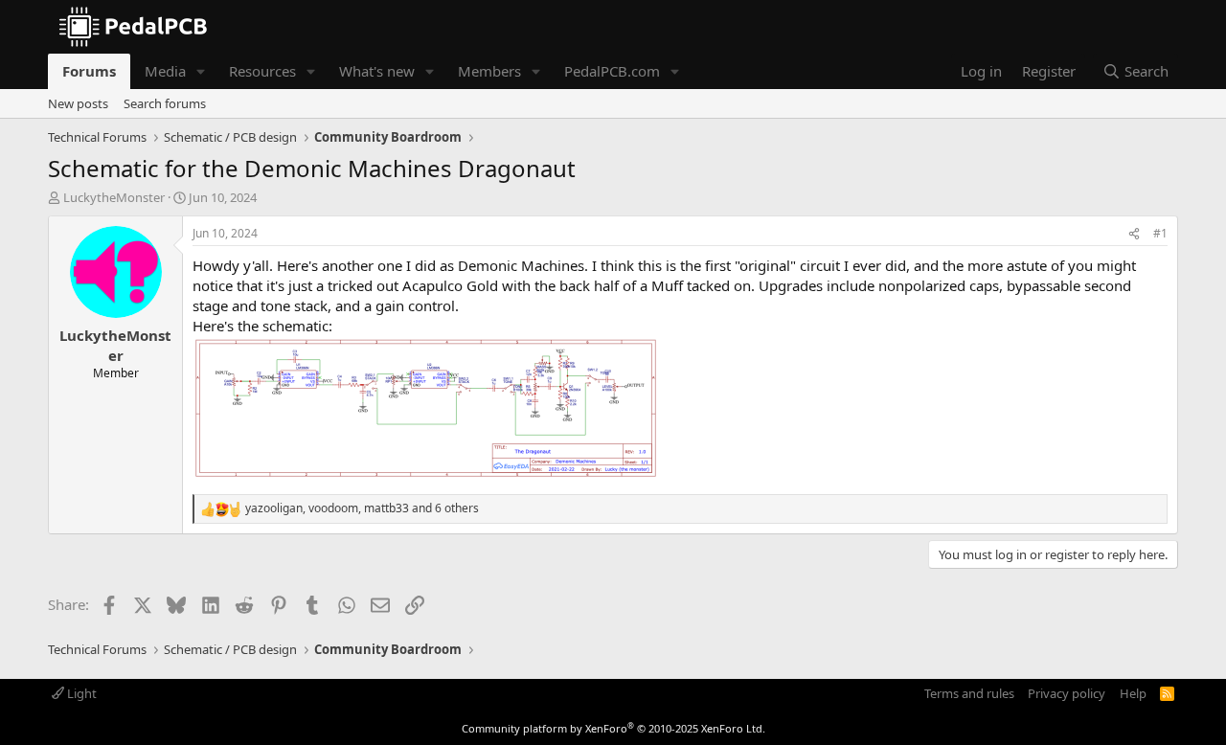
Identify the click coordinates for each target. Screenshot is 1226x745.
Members (489, 70)
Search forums (165, 103)
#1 (1160, 233)
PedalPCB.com (612, 70)
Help (1133, 693)
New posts (78, 103)
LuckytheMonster (114, 197)
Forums (89, 70)
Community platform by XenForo (613, 728)
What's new (377, 70)
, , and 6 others (362, 508)
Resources (262, 70)
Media (165, 70)
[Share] (1134, 234)
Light (80, 693)
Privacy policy (1066, 693)
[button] (201, 71)
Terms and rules (969, 693)
